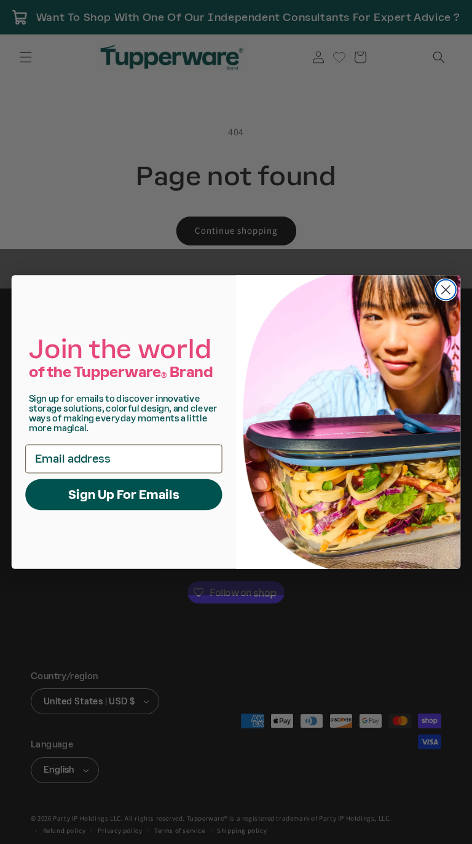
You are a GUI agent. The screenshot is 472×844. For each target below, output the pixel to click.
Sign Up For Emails (123, 494)
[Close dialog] (446, 290)
